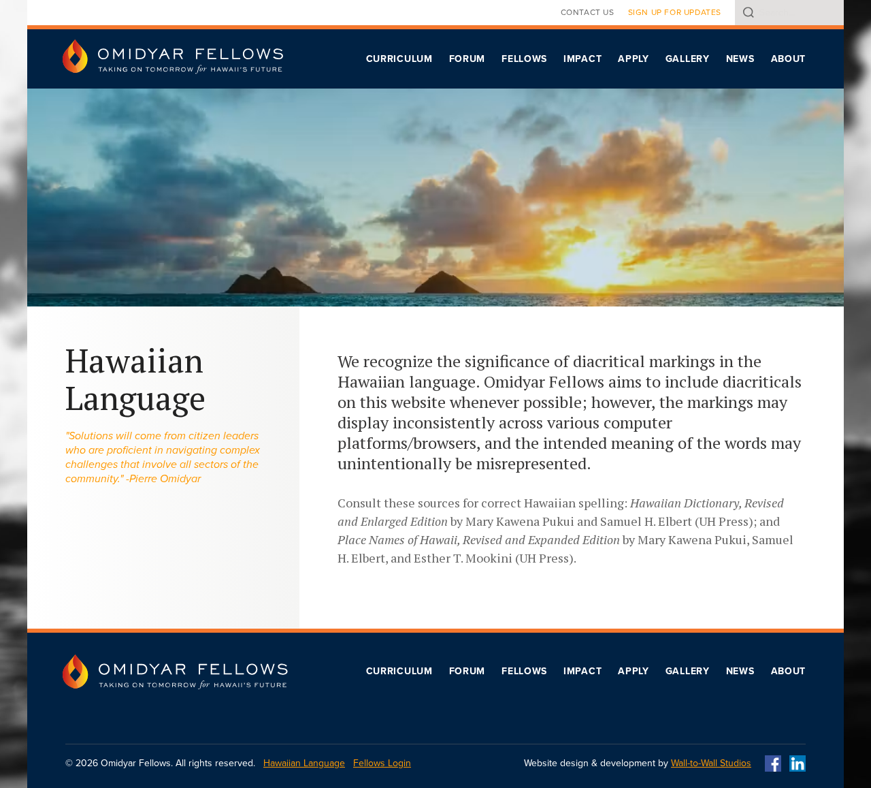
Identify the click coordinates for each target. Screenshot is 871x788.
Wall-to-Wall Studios (711, 763)
